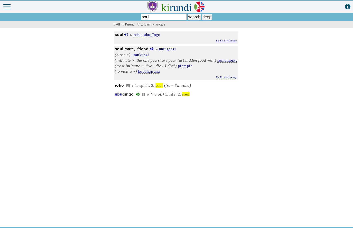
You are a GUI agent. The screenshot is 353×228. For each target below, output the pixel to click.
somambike (227, 60)
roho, (138, 34)
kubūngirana (149, 71)
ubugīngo (152, 34)
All (118, 24)
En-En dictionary (226, 40)
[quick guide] (347, 6)
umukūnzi (140, 54)
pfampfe (185, 65)
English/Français (153, 24)
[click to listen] (126, 35)
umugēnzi (167, 49)
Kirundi (130, 24)
